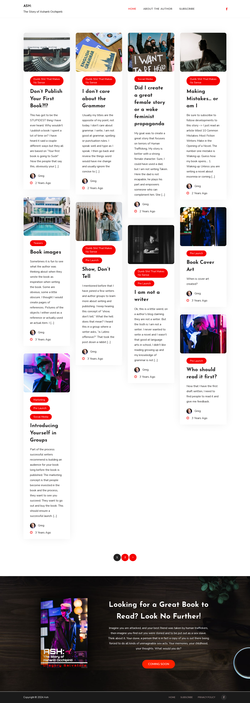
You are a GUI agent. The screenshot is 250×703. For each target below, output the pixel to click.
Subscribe (187, 9)
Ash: (27, 6)
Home (132, 9)
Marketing (39, 400)
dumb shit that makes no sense (46, 80)
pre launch (92, 260)
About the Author (157, 9)
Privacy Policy (206, 697)
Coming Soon (158, 664)
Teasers (38, 243)
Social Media (145, 79)
